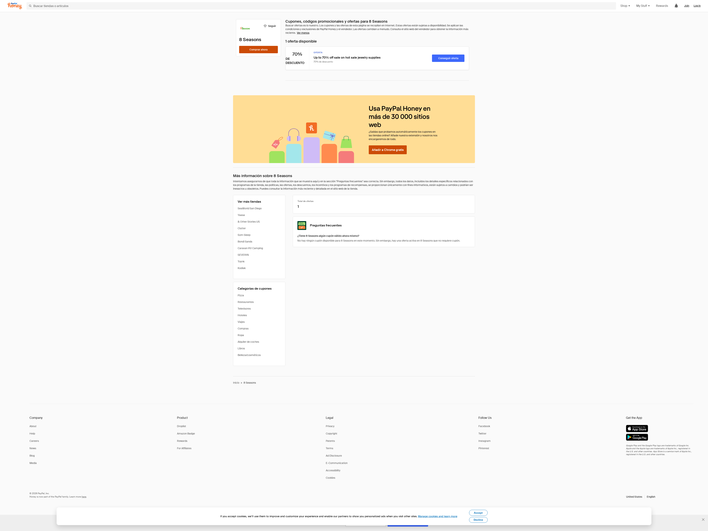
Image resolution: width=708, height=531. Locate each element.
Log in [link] (697, 5)
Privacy (330, 426)
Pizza (241, 295)
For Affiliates (184, 448)
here (84, 496)
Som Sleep (244, 235)
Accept (478, 512)
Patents (330, 441)
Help (32, 433)
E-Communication (337, 463)
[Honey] (14, 6)
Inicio (236, 382)
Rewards (662, 6)
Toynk (241, 261)
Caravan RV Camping (250, 248)
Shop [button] (623, 6)
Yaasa (241, 215)
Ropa (241, 335)
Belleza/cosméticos (249, 355)
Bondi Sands (245, 241)
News (33, 448)
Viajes (241, 322)
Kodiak (242, 268)
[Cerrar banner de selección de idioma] (703, 520)
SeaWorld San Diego (250, 208)
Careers (34, 441)
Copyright (331, 433)
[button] (640, 497)
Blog (32, 455)
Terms (329, 448)
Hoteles (242, 315)
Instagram (484, 441)
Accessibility (333, 470)
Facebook (484, 426)
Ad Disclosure (334, 455)
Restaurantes (246, 302)
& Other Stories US (249, 221)
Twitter (482, 433)
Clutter (242, 228)
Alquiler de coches (248, 341)
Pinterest (483, 448)
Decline (478, 519)
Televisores (244, 308)
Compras (243, 328)
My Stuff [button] (641, 6)
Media (33, 463)
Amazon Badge (186, 433)
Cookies (330, 477)
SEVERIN (243, 254)
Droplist (181, 426)
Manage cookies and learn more (437, 516)
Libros (241, 348)
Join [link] (686, 5)
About (33, 426)
